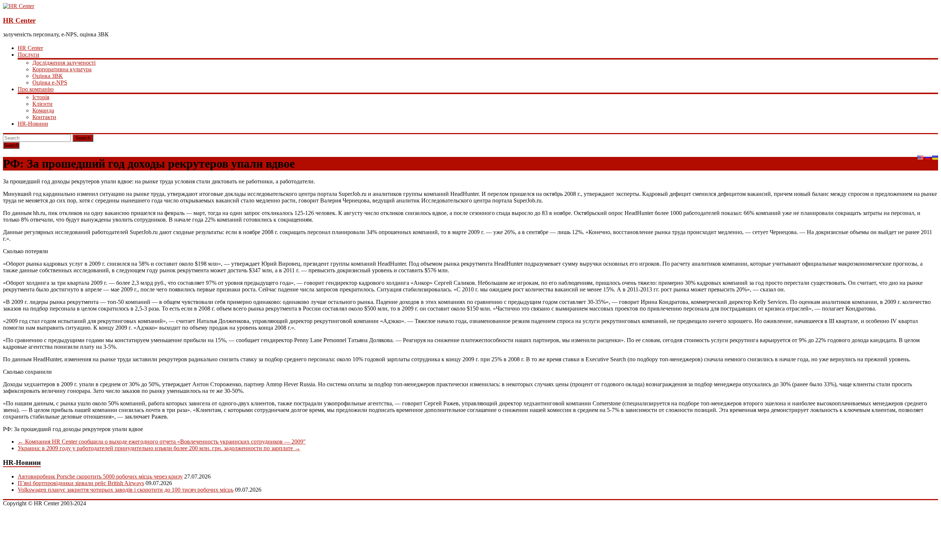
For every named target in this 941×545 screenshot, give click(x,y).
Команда (43, 110)
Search (82, 138)
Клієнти (42, 104)
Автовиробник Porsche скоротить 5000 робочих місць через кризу (100, 476)
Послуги (28, 54)
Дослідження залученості (64, 63)
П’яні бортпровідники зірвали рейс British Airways (81, 483)
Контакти (44, 117)
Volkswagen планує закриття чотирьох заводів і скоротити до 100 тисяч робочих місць (125, 490)
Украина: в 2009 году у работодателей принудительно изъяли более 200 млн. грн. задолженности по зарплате (159, 448)
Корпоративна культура (62, 69)
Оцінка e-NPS (49, 82)
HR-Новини (33, 124)
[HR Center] (18, 6)
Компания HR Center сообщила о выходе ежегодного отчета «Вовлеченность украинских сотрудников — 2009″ (162, 441)
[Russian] (927, 158)
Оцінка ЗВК (47, 76)
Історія (40, 97)
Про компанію (36, 89)
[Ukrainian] (934, 158)
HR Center (19, 20)
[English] (920, 158)
